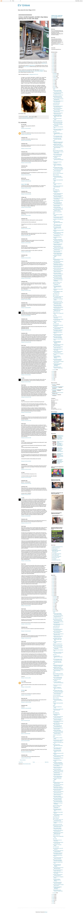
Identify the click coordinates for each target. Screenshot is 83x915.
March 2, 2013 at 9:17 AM (25, 720)
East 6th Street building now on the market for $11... (58, 101)
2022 (53, 59)
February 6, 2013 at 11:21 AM (26, 437)
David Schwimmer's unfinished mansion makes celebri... (58, 217)
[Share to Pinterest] (36, 116)
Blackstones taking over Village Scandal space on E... (58, 233)
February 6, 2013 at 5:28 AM (26, 374)
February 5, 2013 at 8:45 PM (26, 315)
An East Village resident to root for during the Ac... (58, 198)
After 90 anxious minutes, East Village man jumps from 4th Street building (60, 461)
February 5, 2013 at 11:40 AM (26, 148)
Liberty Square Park (56, 103)
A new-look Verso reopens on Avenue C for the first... (58, 335)
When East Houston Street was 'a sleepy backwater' (58, 328)
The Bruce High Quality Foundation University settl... (58, 208)
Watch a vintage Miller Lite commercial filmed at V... (57, 203)
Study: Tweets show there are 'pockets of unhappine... (58, 196)
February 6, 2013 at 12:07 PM (26, 483)
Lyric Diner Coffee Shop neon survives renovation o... (58, 194)
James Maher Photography (56, 556)
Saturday (54, 178)
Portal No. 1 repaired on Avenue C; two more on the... (57, 165)
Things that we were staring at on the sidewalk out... (58, 308)
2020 (53, 62)
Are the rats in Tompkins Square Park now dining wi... (58, 273)
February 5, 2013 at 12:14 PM (26, 174)
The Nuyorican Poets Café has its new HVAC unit (58, 320)
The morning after (56, 323)
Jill (21, 378)
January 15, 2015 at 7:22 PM (26, 757)
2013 (53, 72)
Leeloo (22, 131)
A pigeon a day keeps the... (57, 211)
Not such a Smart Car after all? (58, 173)
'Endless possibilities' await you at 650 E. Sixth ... (58, 152)
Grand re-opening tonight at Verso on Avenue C (57, 109)
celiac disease (26, 66)
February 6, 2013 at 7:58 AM (26, 381)
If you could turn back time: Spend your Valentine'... (57, 360)
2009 (53, 375)
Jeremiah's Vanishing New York (57, 546)
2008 (53, 377)
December (55, 73)
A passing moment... (56, 104)
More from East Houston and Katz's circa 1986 (57, 205)
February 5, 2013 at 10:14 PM (26, 342)
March (54, 86)
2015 (53, 69)
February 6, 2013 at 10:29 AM (26, 412)
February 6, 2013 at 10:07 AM (26, 397)
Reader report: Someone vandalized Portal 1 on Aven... (57, 287)
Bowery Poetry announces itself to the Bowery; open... (58, 97)
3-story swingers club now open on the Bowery (57, 225)
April (54, 84)
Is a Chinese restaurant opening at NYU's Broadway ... (58, 159)
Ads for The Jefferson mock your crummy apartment (57, 154)
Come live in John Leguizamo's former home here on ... (58, 269)
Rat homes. (54, 384)
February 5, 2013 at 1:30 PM (26, 228)
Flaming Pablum (55, 549)
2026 (53, 53)
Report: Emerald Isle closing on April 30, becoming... (58, 147)
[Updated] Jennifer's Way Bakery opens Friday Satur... (58, 145)
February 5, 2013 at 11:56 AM (26, 162)
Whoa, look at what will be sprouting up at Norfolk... (57, 276)
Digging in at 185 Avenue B (57, 120)
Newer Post (21, 762)
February (54, 87)
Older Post (46, 762)
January (54, 369)
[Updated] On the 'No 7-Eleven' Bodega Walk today (58, 310)
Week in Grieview (56, 174)
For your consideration (56, 695)
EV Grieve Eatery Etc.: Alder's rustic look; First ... (58, 292)
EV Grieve (24, 5)
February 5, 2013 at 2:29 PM (26, 235)
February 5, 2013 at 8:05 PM (26, 307)
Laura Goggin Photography (56, 553)
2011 (53, 372)
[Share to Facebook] (35, 116)
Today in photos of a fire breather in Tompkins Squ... (58, 367)
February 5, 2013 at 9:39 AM (26, 128)
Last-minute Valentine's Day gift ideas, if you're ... (58, 362)
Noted (54, 140)
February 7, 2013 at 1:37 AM (26, 605)
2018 (53, 65)
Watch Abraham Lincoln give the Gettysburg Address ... (57, 330)
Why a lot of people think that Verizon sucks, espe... (58, 347)
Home (34, 762)
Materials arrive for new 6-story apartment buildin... (58, 260)
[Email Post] (30, 116)
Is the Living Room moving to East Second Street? (58, 106)
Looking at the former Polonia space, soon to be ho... (58, 271)
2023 (53, 581)
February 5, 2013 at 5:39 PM (26, 278)
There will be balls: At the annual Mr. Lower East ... (57, 139)
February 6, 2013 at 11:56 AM (26, 477)
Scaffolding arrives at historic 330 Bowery (58, 280)
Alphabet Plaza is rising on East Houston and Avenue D (58, 264)
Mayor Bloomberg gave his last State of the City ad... (58, 345)
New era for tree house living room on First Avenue (58, 170)
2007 (53, 378)
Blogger (46, 912)
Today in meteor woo (56, 311)
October (54, 76)
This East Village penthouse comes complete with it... (57, 254)
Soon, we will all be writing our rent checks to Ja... (58, 235)
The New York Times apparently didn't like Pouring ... (57, 357)
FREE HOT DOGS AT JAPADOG (56, 191)
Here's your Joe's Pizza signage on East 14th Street (58, 247)
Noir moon (55, 131)
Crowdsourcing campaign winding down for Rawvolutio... (57, 364)
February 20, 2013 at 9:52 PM (26, 708)
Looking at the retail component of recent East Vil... (57, 133)
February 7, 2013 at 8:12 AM (26, 631)
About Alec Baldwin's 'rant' (57, 282)
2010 (53, 374)
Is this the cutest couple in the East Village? (58, 349)
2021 (53, 60)
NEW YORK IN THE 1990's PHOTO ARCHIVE (56, 551)
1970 (53, 903)
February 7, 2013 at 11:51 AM (26, 638)
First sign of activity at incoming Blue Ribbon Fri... (58, 99)
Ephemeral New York (55, 557)
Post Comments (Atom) (27, 763)
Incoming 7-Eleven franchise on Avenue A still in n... (57, 352)
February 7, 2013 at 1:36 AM (26, 560)
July (54, 80)
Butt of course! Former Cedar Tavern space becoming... (58, 123)
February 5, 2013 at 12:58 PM (26, 207)
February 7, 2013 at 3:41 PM (26, 695)
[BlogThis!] (33, 116)
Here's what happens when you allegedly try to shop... (58, 136)
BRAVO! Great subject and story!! (57, 392)
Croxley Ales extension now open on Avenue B (57, 251)
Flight (54, 188)
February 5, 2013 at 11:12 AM (26, 134)
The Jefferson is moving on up (58, 618)
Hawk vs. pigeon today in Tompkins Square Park (57, 305)
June (54, 605)
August (54, 79)
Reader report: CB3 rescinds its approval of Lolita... (58, 111)
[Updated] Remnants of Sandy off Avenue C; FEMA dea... (58, 142)
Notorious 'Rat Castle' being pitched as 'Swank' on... (57, 244)
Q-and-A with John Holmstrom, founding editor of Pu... (58, 93)
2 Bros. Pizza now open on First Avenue (57, 317)
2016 (53, 591)
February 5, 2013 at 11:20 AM (26, 140)
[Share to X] (34, 116)
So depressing (54, 394)
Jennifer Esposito (32, 65)
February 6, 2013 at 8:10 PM (26, 494)
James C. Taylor (24, 184)
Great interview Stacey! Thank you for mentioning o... (57, 387)
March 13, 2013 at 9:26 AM (25, 733)
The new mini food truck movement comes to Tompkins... (57, 342)
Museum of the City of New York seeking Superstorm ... (58, 278)
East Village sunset (56, 293)
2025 (53, 55)
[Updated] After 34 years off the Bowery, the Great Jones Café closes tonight (60, 455)
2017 (53, 66)
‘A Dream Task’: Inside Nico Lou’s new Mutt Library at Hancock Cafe (57, 16)
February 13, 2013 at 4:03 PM (26, 702)
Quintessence (44, 63)
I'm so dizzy (55, 315)
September (55, 77)
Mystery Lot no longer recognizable (56, 284)
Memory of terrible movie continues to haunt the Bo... (58, 177)
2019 (53, 63)
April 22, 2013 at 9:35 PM (25, 740)
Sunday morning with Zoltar (57, 301)
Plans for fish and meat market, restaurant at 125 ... (58, 249)
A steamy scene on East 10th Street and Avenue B (58, 113)
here (59, 44)
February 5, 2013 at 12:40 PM (26, 194)
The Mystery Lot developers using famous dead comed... (58, 240)
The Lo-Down (54, 552)
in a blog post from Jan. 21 (33, 74)
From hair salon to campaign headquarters (57, 125)
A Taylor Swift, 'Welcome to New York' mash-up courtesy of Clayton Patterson (60, 449)
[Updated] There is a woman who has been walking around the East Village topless (60, 437)
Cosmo (22, 681)
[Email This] (31, 116)
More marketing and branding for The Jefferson (58, 242)
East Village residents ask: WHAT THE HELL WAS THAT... (57, 116)
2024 (53, 56)
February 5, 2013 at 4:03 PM (26, 251)
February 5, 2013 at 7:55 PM (26, 299)
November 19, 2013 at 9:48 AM (26, 751)
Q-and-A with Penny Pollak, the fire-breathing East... (58, 262)
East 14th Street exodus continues (57, 157)
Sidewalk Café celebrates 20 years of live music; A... (58, 266)
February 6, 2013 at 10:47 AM (26, 420)
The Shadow (54, 558)
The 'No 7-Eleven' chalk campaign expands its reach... (57, 228)
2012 (53, 371)
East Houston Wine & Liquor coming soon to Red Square (58, 168)
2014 (53, 70)
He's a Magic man (56, 189)
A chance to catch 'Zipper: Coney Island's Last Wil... (57, 91)
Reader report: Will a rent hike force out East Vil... (58, 201)
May (54, 83)
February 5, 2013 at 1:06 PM (26, 215)
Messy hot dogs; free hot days (58, 150)
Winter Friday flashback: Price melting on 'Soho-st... (58, 210)
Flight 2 (54, 672)
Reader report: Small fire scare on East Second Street (58, 129)
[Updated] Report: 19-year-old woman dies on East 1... (58, 303)
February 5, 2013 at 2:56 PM (26, 242)
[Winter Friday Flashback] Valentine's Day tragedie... (58, 337)
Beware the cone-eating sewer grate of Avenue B (58, 186)
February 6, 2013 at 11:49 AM (26, 461)
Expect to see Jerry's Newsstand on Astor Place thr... (58, 222)
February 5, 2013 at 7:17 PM (26, 290)
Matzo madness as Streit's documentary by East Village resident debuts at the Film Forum (60, 443)
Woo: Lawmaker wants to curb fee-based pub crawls (58, 297)
